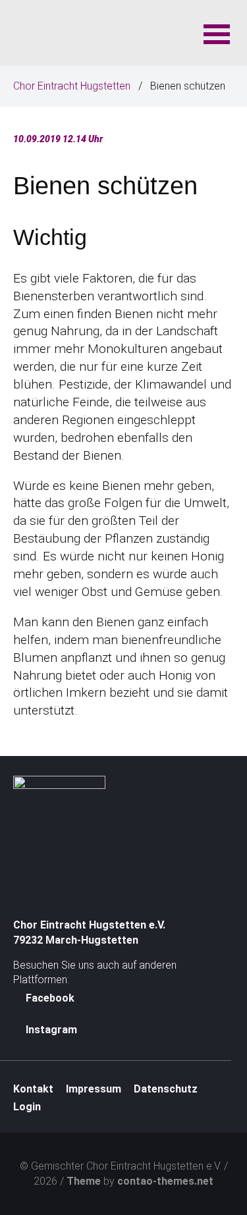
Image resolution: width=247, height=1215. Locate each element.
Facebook (48, 998)
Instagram (50, 1029)
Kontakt (33, 1089)
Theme (84, 1181)
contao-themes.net (165, 1181)
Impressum (93, 1089)
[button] (217, 33)
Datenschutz (166, 1089)
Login (27, 1106)
